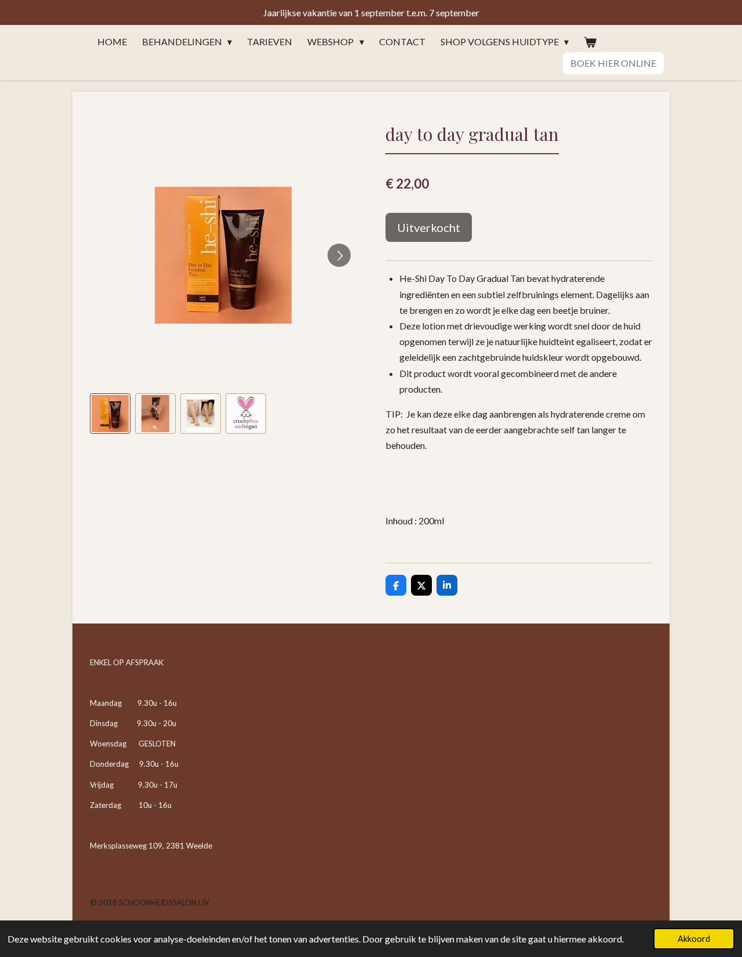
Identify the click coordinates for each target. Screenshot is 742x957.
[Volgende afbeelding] (339, 255)
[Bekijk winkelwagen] (590, 41)
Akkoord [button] (694, 939)
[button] (110, 413)
